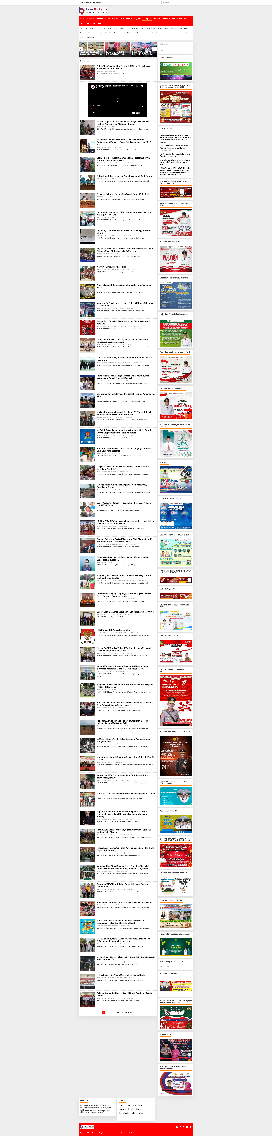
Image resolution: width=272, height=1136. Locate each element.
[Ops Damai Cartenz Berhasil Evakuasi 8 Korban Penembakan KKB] (145, 401)
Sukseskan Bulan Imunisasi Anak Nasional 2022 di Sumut (125, 176)
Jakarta (99, 544)
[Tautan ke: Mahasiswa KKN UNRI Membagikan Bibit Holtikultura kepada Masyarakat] (87, 781)
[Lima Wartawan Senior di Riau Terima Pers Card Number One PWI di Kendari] (139, 510)
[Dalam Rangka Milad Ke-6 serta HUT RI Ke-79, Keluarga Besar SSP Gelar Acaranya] (124, 73)
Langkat (99, 598)
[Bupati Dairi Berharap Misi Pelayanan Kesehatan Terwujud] (140, 617)
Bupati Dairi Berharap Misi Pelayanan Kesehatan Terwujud (125, 612)
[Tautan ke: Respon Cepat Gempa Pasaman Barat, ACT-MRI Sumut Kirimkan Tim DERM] (87, 473)
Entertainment (137, 1105)
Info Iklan (124, 1133)
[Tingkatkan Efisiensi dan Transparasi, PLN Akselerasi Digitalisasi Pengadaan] (142, 565)
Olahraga (116, 326)
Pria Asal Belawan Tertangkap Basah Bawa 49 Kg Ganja (123, 194)
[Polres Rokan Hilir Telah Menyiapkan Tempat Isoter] (144, 980)
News (98, 126)
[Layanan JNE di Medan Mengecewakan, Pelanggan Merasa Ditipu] (143, 238)
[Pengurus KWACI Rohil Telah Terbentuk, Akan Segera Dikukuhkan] (143, 892)
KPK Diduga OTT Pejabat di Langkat (114, 630)
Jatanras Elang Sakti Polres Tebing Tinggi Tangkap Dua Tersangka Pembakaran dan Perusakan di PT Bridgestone (175, 162)
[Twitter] (180, 1126)
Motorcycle (122, 1109)
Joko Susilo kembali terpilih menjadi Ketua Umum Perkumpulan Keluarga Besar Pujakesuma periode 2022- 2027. (124, 142)
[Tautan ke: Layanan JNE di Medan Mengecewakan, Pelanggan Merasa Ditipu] (87, 237)
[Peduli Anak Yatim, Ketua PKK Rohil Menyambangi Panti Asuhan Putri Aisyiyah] (151, 837)
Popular (110, 147)
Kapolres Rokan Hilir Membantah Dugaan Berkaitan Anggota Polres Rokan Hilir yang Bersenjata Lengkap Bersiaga (122, 814)
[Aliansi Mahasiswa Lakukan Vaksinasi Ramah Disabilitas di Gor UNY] (153, 764)
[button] (191, 2)
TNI (109, 126)
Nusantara (100, 71)
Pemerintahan (112, 362)
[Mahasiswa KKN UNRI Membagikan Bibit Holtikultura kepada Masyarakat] (151, 783)
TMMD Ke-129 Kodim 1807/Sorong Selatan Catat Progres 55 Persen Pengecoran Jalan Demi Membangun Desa (142, 53)
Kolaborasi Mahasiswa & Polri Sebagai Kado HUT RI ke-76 (124, 902)
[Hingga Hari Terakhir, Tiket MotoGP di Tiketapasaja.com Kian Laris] (147, 329)
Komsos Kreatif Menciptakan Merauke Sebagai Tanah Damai (126, 793)
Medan (99, 178)
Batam (99, 435)
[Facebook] (177, 1126)
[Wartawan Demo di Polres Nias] (146, 272)
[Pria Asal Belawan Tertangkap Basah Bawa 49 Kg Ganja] (145, 199)
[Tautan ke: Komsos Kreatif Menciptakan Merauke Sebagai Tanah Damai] (87, 800)
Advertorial (100, 925)
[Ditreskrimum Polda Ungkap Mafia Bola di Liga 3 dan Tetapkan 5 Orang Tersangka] (151, 347)
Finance (121, 1105)
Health (99, 417)
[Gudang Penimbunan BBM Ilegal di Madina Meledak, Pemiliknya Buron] (151, 492)
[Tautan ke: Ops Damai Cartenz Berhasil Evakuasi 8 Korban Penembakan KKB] (87, 400)
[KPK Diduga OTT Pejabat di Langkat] (151, 635)
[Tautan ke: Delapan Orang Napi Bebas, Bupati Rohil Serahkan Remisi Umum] (87, 999)
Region (138, 1109)
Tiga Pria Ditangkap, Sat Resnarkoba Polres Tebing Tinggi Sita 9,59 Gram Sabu (175, 155)
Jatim (105, 925)
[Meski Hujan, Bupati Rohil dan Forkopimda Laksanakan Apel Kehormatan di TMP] (139, 964)
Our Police (131, 1109)
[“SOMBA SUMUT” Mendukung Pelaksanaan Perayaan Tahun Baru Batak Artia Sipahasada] (146, 528)
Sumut (115, 163)
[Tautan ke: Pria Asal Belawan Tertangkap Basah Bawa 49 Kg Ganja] (87, 200)
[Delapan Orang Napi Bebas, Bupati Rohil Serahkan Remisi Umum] (140, 1001)
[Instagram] (183, 1126)
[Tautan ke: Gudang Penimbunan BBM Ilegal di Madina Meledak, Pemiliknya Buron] (87, 491)
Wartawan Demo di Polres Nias (111, 267)
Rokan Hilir (116, 308)
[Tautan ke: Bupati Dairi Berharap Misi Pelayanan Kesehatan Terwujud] (87, 618)
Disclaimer (115, 1133)
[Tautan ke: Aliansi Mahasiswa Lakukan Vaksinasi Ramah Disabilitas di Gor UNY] (87, 763)
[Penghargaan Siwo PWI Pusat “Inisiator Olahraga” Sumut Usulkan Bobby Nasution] (148, 583)
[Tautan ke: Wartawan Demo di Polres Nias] (87, 273)
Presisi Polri (111, 217)
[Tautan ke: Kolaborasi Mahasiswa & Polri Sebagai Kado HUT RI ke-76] (87, 908)
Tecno (128, 1105)
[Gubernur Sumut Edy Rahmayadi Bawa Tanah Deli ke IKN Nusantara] (150, 365)
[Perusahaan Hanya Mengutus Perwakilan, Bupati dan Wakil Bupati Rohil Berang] (140, 855)
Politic (133, 1113)
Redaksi (151, 1133)
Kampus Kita (100, 671)
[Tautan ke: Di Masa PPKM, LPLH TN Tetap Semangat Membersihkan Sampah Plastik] (87, 745)
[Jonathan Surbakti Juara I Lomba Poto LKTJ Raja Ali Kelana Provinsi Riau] (144, 310)
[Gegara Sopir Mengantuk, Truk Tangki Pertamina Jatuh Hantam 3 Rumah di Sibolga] (142, 165)
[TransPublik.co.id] (93, 10)
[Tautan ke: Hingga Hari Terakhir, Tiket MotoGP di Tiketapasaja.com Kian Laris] (87, 327)
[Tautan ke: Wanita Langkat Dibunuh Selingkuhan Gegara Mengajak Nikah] (87, 291)
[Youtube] (187, 1126)
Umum (120, 163)
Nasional (99, 253)
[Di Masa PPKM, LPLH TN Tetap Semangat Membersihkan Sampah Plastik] (147, 746)
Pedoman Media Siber (138, 1133)
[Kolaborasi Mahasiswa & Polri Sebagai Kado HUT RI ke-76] (149, 907)
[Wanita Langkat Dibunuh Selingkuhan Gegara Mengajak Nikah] (145, 292)
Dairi (98, 614)
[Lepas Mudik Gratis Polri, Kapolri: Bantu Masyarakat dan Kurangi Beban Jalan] (144, 220)
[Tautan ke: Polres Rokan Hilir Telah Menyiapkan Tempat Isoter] (87, 981)
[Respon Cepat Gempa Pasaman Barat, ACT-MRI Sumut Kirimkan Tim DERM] (147, 474)
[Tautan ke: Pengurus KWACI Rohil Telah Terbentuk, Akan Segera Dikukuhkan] (87, 890)
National (140, 1113)
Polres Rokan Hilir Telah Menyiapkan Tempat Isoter (121, 975)
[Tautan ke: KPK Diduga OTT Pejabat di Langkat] (87, 636)
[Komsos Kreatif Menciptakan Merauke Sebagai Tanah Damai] (144, 798)
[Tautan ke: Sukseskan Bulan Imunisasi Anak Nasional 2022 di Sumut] (87, 182)
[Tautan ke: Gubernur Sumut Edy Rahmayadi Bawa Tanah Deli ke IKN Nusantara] (87, 364)
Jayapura (99, 399)
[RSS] (190, 1126)
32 (118, 1012)
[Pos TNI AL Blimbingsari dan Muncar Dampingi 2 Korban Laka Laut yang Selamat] (141, 456)
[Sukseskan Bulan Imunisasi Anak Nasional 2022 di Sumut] (149, 181)
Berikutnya (127, 1012)
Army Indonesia (124, 1113)
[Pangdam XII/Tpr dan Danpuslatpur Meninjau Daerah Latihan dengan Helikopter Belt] (149, 728)
